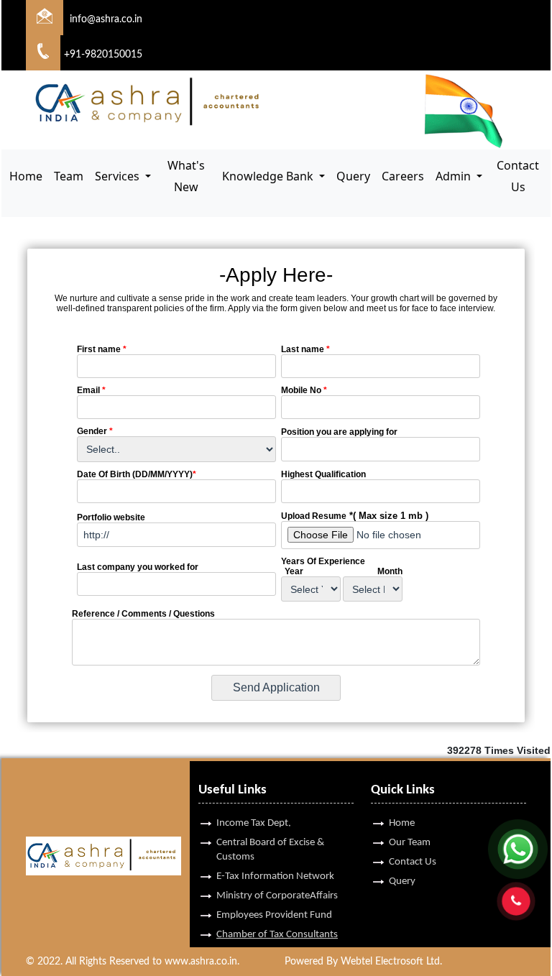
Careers (403, 176)
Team (68, 176)
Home (25, 176)
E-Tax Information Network (275, 876)
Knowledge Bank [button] (269, 176)
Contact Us (518, 176)
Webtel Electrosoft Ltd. (391, 962)
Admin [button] (455, 176)
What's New (186, 176)
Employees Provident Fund (274, 915)
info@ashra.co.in (106, 19)
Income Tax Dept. (253, 823)
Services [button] (118, 176)
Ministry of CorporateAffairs (277, 895)
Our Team (410, 842)
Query (353, 176)
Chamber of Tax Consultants (277, 934)
